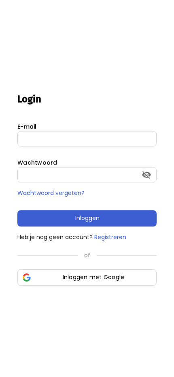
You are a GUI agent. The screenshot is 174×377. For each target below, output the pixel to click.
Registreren (110, 237)
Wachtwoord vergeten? (51, 193)
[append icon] (146, 175)
